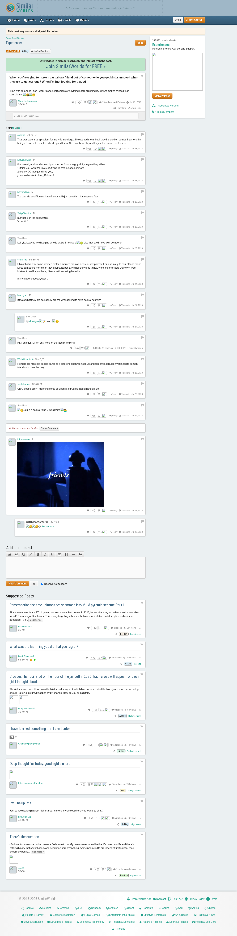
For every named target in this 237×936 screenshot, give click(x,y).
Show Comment (49, 428)
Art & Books (181, 914)
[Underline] (52, 554)
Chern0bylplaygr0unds (29, 743)
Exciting (46, 907)
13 (118, 745)
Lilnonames (23, 439)
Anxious (113, 907)
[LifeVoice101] (13, 818)
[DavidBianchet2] (13, 658)
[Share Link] (116, 634)
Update (211, 907)
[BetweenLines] (13, 628)
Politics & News (206, 914)
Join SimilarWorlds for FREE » (76, 66)
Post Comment (18, 583)
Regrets (137, 664)
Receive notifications (55, 583)
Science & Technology (91, 921)
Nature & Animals (152, 921)
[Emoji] (23, 554)
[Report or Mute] (142, 76)
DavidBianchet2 (26, 656)
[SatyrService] (12, 162)
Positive (29, 907)
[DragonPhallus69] (13, 710)
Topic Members (165, 111)
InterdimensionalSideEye (30, 783)
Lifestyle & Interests (154, 914)
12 (92, 784)
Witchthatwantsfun (27, 101)
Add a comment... (20, 547)
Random (96, 907)
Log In (178, 19)
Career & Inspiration (63, 914)
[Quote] (80, 554)
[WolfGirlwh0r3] (12, 362)
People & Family (34, 914)
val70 (21, 868)
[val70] (13, 869)
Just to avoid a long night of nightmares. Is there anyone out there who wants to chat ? (56, 810)
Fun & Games (92, 914)
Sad (180, 907)
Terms (213, 898)
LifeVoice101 (24, 816)
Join (140, 42)
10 (117, 784)
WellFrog (22, 259)
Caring (165, 907)
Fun (80, 907)
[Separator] (73, 554)
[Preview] (34, 583)
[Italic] (45, 554)
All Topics (119, 928)
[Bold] (37, 554)
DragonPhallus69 (26, 708)
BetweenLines (25, 626)
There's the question (24, 837)
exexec (21, 135)
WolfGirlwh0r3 (25, 359)
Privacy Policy (196, 898)
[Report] (142, 134)
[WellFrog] (12, 262)
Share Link (135, 108)
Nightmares (136, 824)
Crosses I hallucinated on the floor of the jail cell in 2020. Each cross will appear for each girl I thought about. (74, 679)
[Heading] (66, 554)
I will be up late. (21, 803)
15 (107, 102)
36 (117, 657)
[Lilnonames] (12, 442)
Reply (114, 148)
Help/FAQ (177, 898)
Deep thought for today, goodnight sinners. (40, 763)
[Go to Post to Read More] (76, 774)
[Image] (9, 554)
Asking (195, 907)
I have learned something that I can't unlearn (41, 728)
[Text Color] (30, 554)
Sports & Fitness (178, 921)
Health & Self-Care (205, 921)
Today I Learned (134, 751)
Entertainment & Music (122, 914)
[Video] (16, 554)
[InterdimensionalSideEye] (13, 785)
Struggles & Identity (15, 38)
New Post (164, 95)
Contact (161, 898)
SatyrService (24, 159)
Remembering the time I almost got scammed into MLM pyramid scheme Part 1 (67, 605)
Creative (64, 907)
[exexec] (12, 137)
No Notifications (41, 51)
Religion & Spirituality (123, 921)
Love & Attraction (33, 921)
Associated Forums (167, 105)
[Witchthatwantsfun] (13, 102)
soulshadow (23, 384)
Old (20, 128)
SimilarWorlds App (140, 898)
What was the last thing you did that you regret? (44, 646)
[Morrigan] (12, 298)
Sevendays (23, 191)
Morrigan (22, 295)
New (14, 128)
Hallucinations (134, 716)
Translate (121, 108)
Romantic (147, 907)
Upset (130, 907)
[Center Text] (59, 554)
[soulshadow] (12, 386)
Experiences (14, 43)
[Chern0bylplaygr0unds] (13, 745)
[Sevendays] (12, 194)
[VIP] (31, 660)
